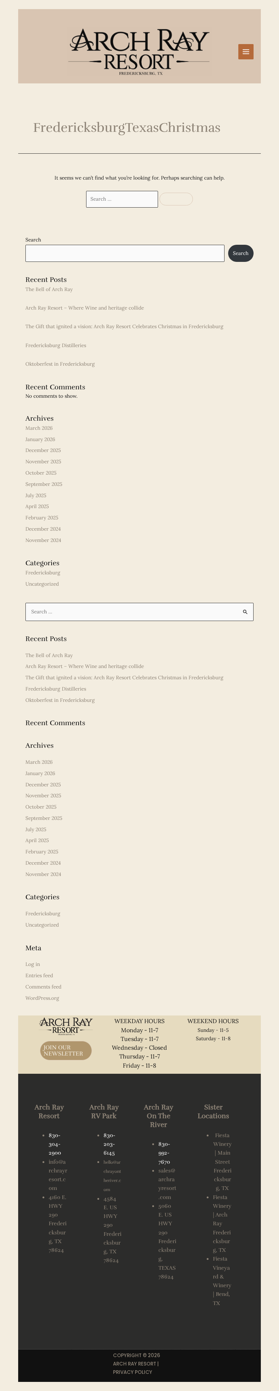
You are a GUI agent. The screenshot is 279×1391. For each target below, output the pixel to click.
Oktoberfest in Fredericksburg (60, 364)
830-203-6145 (109, 1144)
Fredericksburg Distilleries (55, 345)
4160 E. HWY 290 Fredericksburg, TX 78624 (57, 1224)
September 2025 (43, 484)
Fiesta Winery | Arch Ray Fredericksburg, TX (222, 1224)
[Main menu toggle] (246, 52)
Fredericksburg (42, 572)
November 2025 (43, 461)
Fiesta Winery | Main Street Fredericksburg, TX (222, 1162)
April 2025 (37, 506)
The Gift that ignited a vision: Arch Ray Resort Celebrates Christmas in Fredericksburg (124, 326)
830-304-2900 (55, 1144)
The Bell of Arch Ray (49, 289)
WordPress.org (42, 998)
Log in (32, 964)
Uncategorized (42, 584)
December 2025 (43, 450)
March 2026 (39, 428)
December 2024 (43, 529)
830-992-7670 (164, 1153)
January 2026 (40, 439)
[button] (66, 1050)
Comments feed (43, 986)
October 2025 (40, 472)
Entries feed (39, 975)
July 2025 (35, 495)
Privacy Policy (132, 1372)
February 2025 (41, 517)
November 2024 (43, 540)
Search (33, 239)
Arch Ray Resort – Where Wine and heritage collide (84, 307)
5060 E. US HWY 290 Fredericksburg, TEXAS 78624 (167, 1241)
